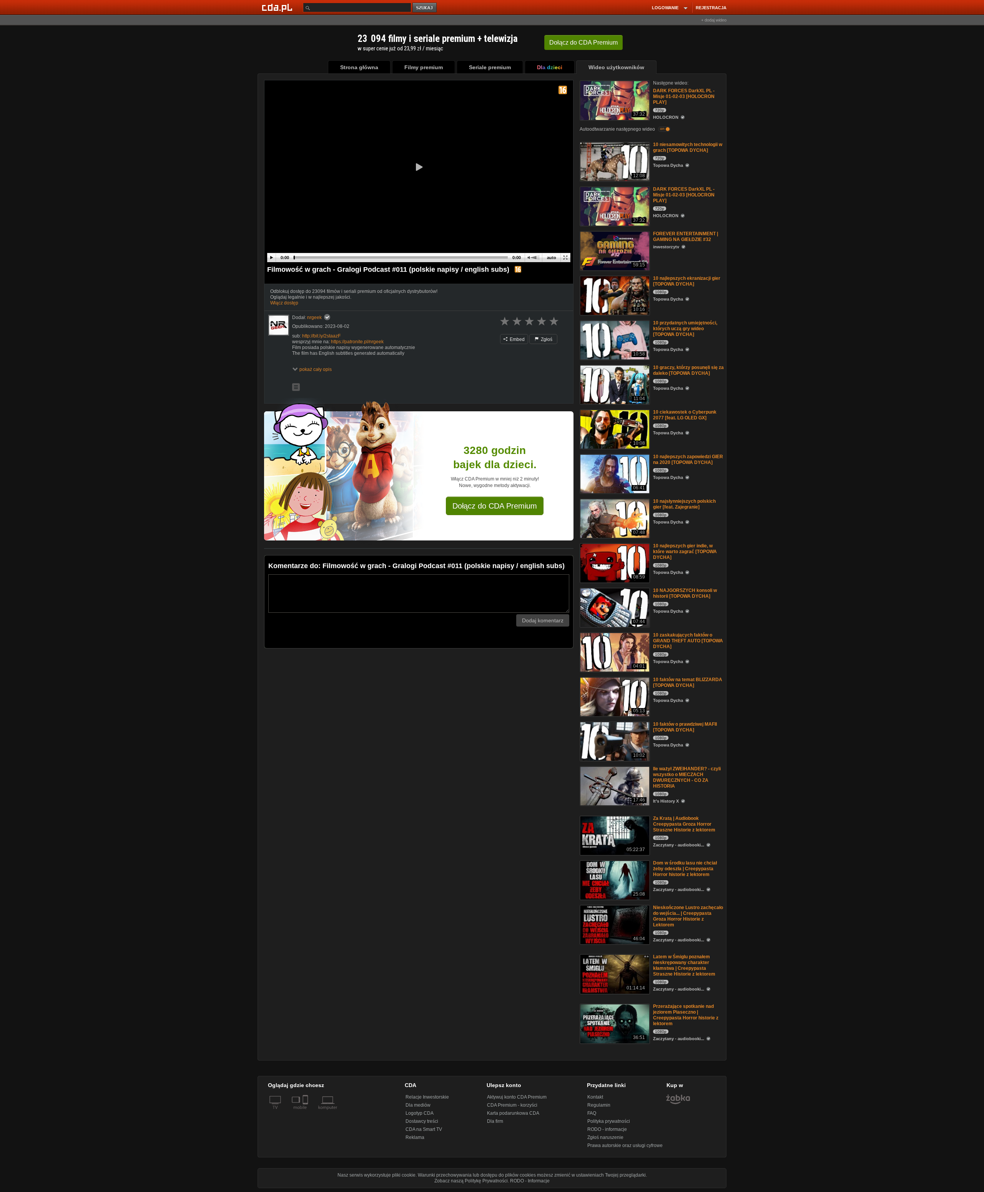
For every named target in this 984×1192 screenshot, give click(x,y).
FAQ (591, 1113)
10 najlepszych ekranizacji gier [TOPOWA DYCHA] (686, 281)
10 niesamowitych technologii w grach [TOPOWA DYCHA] (687, 147)
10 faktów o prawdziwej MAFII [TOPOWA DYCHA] (685, 727)
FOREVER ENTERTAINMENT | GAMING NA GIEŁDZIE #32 (685, 236)
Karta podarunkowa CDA (513, 1113)
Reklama (415, 1137)
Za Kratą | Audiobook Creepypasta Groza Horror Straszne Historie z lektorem (684, 824)
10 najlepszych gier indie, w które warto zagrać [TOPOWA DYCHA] (685, 551)
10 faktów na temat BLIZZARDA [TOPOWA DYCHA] (687, 682)
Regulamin (598, 1105)
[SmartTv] (306, 1112)
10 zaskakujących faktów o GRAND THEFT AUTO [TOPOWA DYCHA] (688, 640)
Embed (517, 339)
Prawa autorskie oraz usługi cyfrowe (625, 1145)
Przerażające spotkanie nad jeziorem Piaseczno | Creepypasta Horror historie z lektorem (685, 1015)
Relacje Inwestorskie (427, 1097)
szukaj (425, 8)
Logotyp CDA (420, 1113)
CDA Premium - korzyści (512, 1105)
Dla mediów (418, 1105)
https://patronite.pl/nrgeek (357, 341)
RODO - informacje (607, 1129)
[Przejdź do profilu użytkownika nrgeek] (278, 325)
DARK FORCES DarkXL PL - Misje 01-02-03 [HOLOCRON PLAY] (684, 96)
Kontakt (595, 1097)
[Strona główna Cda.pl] (278, 7)
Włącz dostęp (284, 303)
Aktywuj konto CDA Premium (517, 1097)
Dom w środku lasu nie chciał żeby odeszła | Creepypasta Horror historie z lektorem (685, 868)
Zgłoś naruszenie (605, 1137)
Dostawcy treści (422, 1121)
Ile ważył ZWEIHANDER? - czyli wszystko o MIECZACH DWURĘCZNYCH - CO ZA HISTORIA (687, 777)
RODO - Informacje (530, 1181)
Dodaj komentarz (542, 620)
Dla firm (495, 1121)
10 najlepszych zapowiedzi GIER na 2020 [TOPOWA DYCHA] (688, 459)
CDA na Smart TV (424, 1129)
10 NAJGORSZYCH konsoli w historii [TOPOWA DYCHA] (685, 593)
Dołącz (583, 42)
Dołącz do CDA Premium (494, 506)
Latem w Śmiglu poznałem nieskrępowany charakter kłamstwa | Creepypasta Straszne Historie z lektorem (684, 965)
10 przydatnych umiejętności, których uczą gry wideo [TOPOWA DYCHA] (685, 328)
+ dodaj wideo (713, 20)
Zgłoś (546, 339)
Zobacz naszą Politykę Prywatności (471, 1181)
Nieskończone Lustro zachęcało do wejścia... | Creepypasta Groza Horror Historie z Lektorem (688, 916)
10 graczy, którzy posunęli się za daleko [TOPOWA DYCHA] (688, 370)
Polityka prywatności (608, 1121)
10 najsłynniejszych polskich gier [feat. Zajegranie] (684, 504)
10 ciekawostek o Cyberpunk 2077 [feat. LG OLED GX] (684, 415)
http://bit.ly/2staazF (321, 336)
